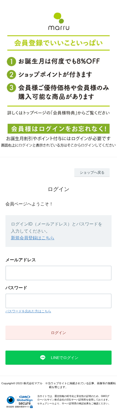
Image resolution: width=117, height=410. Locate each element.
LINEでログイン (64, 357)
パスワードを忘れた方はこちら (28, 311)
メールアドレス (20, 260)
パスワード (16, 287)
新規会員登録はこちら (32, 238)
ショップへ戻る (92, 172)
